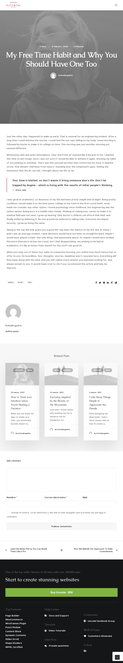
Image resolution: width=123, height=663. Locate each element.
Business (67, 370)
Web (84, 497)
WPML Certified (13, 647)
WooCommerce (14, 619)
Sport (20, 282)
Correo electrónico (56, 497)
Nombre (12, 497)
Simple (11, 282)
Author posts (12, 331)
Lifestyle (19, 370)
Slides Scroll (12, 639)
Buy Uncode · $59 (62, 592)
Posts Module (12, 627)
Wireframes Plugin (15, 623)
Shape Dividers (13, 643)
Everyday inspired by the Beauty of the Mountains (60, 400)
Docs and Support (59, 615)
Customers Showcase (100, 636)
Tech (29, 282)
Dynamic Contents (15, 635)
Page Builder (12, 615)
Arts (44, 46)
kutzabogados (65, 75)
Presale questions (59, 645)
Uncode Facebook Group (101, 621)
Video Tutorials (57, 630)
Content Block (13, 631)
